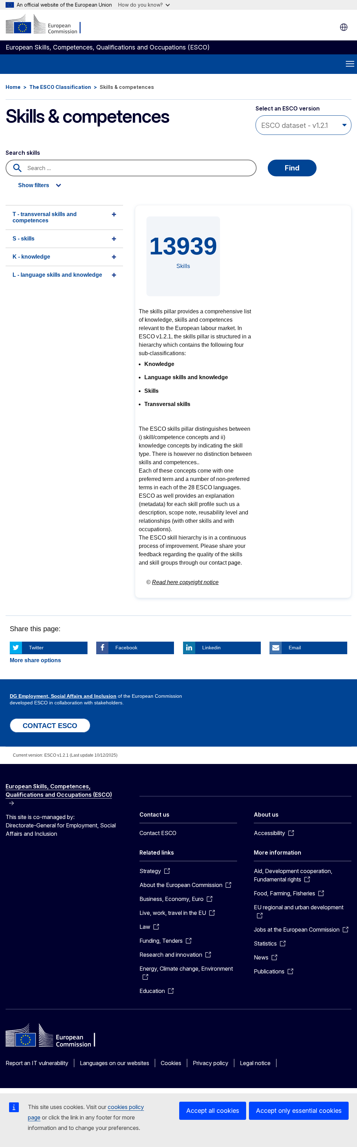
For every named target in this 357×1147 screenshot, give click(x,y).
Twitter (36, 647)
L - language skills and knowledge (57, 275)
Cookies (171, 1063)
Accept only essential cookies (299, 1110)
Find (292, 168)
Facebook (126, 647)
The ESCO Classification (60, 87)
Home (13, 87)
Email (295, 647)
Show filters (33, 185)
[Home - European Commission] (48, 24)
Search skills (23, 152)
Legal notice (255, 1063)
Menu (350, 64)
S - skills (24, 239)
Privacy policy (210, 1063)
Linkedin (211, 647)
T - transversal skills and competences (45, 217)
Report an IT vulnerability (37, 1063)
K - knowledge (31, 257)
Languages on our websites (114, 1063)
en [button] (343, 27)
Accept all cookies (212, 1110)
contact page (225, 563)
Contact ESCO (157, 832)
